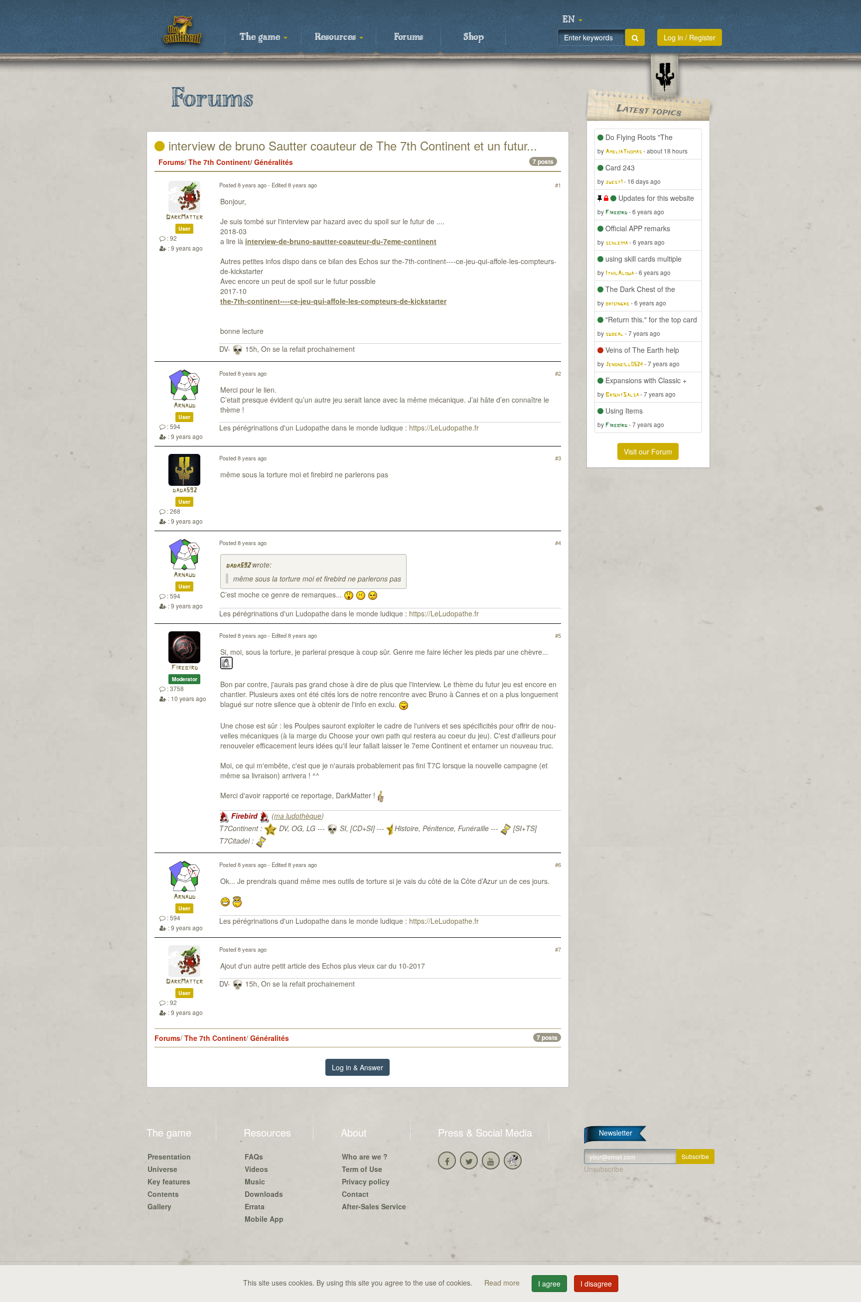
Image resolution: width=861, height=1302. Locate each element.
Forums (408, 37)
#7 (558, 949)
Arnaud (184, 406)
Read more (503, 1283)
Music (255, 1181)
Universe (162, 1169)
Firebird (184, 668)
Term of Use (362, 1169)
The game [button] (261, 37)
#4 (558, 543)
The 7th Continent (219, 162)
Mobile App (264, 1219)
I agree (549, 1284)
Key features (168, 1181)
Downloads (264, 1194)
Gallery (159, 1206)
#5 (558, 635)
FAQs (254, 1156)
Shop (473, 37)
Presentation (169, 1156)
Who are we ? (365, 1156)
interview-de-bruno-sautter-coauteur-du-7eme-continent (340, 241)
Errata (255, 1206)
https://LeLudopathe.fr (444, 428)
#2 (558, 373)
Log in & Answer (357, 1067)
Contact (355, 1194)
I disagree (596, 1284)
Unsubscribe (603, 1169)
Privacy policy (366, 1181)
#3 (558, 458)
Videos (256, 1169)
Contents (163, 1194)
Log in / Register (690, 37)
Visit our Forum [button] (648, 451)
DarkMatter (184, 217)
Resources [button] (336, 37)
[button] (572, 19)
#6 (558, 864)
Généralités (273, 162)
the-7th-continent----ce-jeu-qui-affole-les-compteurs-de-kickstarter (333, 301)
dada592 (184, 490)
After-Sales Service (374, 1206)
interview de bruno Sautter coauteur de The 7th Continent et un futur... (351, 145)
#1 (558, 185)
